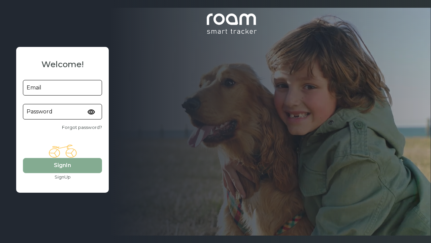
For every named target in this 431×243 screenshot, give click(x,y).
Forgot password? (82, 127)
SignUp (63, 177)
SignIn (62, 165)
